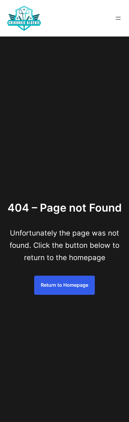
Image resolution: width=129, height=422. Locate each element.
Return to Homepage (64, 285)
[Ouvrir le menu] (118, 18)
